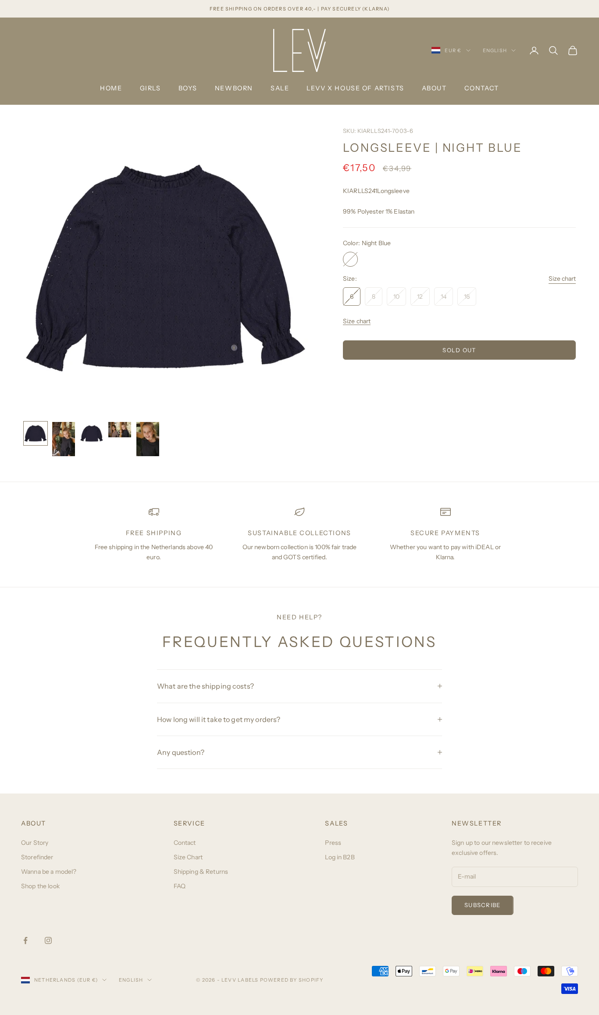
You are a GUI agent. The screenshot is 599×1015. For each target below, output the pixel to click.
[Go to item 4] (119, 429)
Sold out (459, 350)
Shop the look (40, 886)
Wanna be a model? (48, 872)
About (434, 88)
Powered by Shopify (292, 980)
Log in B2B (339, 857)
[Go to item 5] (147, 439)
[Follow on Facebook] (25, 940)
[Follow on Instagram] (48, 940)
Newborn (234, 88)
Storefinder (37, 857)
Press (333, 843)
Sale (280, 88)
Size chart (562, 279)
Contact (481, 88)
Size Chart (188, 857)
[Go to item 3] (91, 433)
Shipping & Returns (201, 872)
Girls (150, 88)
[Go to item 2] (63, 439)
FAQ (179, 886)
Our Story (34, 843)
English (495, 50)
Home (111, 88)
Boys (187, 88)
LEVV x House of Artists (355, 88)
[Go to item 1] (35, 433)
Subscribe (482, 904)
